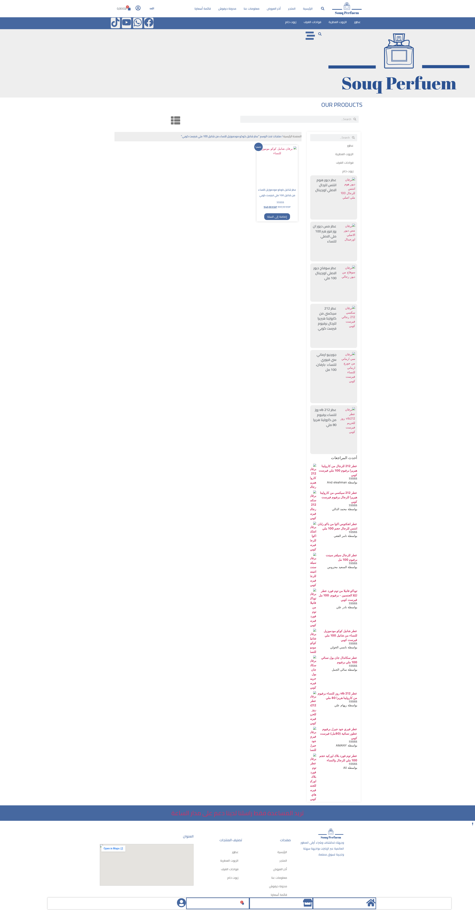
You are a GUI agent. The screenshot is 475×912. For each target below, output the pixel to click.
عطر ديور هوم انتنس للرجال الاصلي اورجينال (325, 185)
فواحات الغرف (312, 22)
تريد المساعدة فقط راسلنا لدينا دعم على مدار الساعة (237, 813)
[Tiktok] (115, 23)
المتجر (292, 8)
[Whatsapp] (137, 23)
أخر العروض (274, 8)
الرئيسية (308, 8)
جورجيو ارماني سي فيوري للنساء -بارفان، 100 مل (326, 362)
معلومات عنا (251, 8)
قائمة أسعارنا (202, 8)
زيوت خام (290, 22)
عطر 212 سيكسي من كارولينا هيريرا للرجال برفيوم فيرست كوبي (326, 318)
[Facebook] (148, 23)
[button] (323, 9)
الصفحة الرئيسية (292, 136)
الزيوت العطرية (338, 22)
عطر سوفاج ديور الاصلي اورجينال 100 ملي (324, 273)
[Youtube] (126, 23)
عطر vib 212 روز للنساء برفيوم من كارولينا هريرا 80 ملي (324, 417)
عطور (357, 22)
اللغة (152, 8)
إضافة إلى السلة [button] (277, 216)
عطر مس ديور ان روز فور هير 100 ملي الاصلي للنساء (324, 233)
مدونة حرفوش (227, 8)
